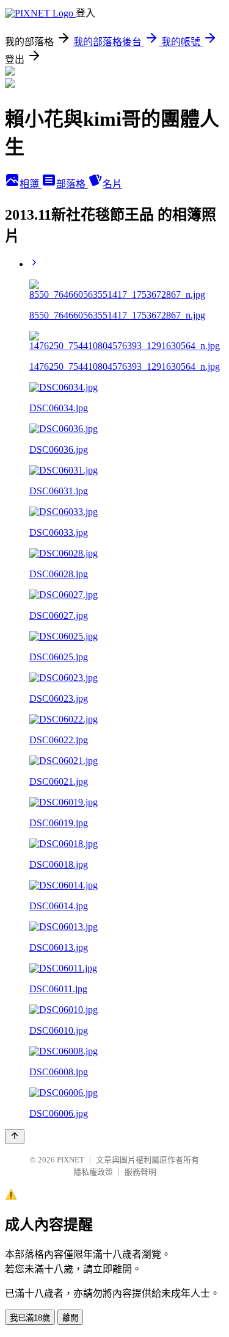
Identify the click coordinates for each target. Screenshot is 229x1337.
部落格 (72, 184)
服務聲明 (140, 1172)
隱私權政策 (93, 1172)
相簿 (31, 184)
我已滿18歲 (30, 1317)
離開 (70, 1317)
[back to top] (14, 1136)
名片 (112, 184)
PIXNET (70, 1159)
